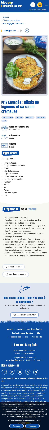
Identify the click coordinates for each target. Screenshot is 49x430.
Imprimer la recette (17, 274)
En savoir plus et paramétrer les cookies (24, 420)
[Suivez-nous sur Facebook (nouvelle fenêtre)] (4, 372)
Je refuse (16, 426)
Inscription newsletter (26, 315)
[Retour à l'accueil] (7, 3)
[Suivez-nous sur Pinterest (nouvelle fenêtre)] (36, 372)
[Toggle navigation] (46, 5)
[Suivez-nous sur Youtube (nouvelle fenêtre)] (20, 372)
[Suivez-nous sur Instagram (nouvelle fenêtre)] (28, 372)
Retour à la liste (14, 267)
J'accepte (32, 426)
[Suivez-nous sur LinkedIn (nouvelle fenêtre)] (12, 372)
